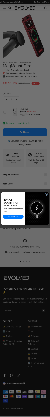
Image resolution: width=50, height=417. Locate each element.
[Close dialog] (46, 194)
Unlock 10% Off (13, 216)
